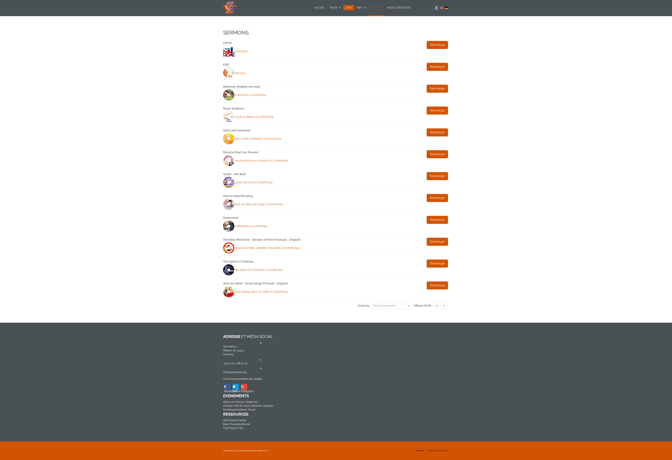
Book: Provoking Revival (236, 424)
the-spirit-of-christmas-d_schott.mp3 (259, 269)
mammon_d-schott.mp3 (251, 95)
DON (349, 7)
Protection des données (438, 451)
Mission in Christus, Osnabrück (240, 402)
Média (375, 7)
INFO (360, 7)
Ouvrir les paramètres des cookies (242, 378)
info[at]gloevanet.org (235, 372)
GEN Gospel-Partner (235, 420)
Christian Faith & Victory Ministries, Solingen (248, 405)
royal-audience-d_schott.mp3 (254, 116)
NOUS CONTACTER (398, 7)
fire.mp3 (240, 73)
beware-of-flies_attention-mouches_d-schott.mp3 (267, 248)
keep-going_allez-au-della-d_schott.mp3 (261, 291)
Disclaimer (419, 451)
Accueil (319, 7)
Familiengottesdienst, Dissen (239, 409)
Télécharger (437, 45)
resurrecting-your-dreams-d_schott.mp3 (261, 160)
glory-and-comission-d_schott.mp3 (258, 138)
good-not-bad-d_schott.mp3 (253, 182)
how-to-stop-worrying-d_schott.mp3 (259, 204)
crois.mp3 (241, 51)
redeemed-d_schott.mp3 (251, 226)
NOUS (333, 7)
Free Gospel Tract (233, 428)
